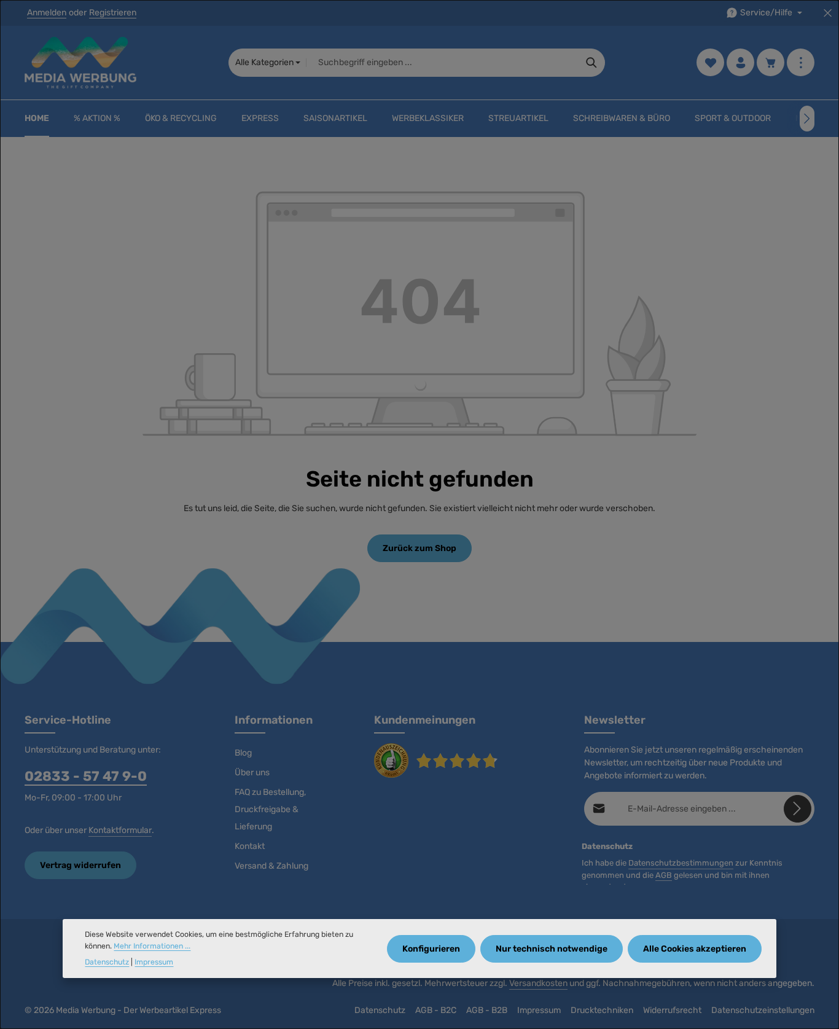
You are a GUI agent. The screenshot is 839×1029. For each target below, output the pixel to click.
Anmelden (46, 13)
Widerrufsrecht (672, 1010)
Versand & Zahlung (271, 866)
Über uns (252, 772)
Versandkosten (538, 983)
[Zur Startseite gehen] (80, 62)
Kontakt (250, 846)
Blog (243, 753)
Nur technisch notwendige (551, 948)
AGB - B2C (435, 1010)
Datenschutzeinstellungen (762, 1010)
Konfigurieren (431, 948)
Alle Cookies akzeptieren (694, 948)
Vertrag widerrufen (80, 865)
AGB (663, 875)
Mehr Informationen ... (152, 946)
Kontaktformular (120, 830)
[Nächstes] (807, 118)
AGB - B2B (486, 1010)
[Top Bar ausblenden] (828, 13)
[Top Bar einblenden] (800, 63)
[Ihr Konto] (740, 63)
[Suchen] (592, 63)
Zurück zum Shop (419, 548)
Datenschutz (379, 1010)
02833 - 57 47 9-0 (86, 776)
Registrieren (112, 13)
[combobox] (442, 63)
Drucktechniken (602, 1010)
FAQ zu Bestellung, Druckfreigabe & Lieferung (270, 809)
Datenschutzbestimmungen (680, 862)
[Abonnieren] (797, 809)
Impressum (539, 1010)
